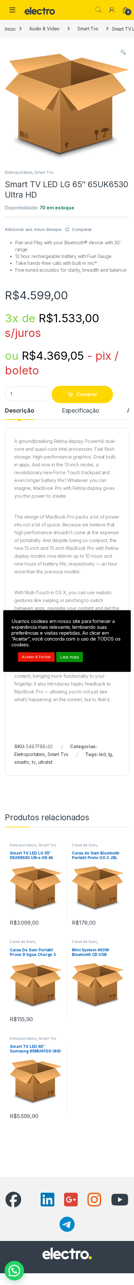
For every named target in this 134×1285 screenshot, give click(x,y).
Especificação (80, 411)
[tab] (19, 413)
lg (110, 754)
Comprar (86, 394)
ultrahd (45, 762)
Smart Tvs (87, 28)
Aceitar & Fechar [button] (36, 657)
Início (10, 28)
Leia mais (69, 656)
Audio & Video (44, 28)
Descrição (19, 411)
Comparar (82, 229)
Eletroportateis (19, 172)
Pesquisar (98, 9)
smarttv (21, 762)
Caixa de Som (84, 845)
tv (34, 762)
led (102, 754)
